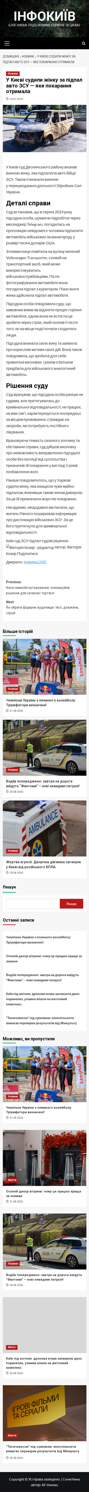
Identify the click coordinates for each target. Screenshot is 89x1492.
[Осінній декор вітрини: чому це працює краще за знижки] (44, 1158)
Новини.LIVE (35, 562)
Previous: (38, 587)
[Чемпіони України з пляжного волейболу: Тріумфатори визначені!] (44, 667)
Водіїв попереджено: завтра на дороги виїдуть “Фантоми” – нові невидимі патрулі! (42, 977)
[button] (7, 42)
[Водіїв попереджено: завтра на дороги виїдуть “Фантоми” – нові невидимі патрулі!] (44, 748)
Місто (12, 1347)
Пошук (9, 887)
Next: (42, 607)
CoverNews (71, 1479)
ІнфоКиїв (45, 16)
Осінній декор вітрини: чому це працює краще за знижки (44, 958)
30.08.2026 (16, 791)
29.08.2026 (16, 872)
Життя (12, 1180)
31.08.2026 (16, 710)
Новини (13, 73)
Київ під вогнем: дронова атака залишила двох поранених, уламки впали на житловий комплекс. (42, 999)
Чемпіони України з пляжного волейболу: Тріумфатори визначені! (38, 939)
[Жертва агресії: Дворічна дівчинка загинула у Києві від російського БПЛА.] (44, 828)
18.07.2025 (16, 98)
